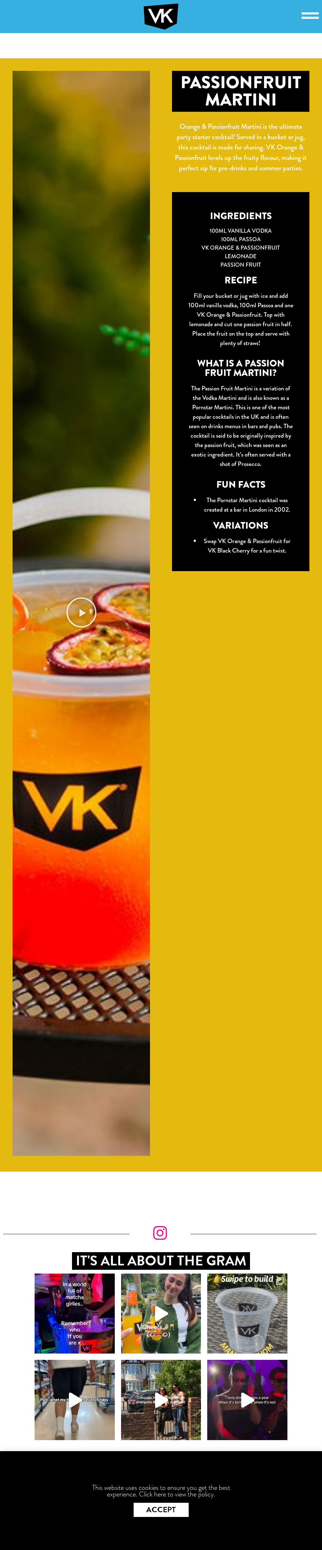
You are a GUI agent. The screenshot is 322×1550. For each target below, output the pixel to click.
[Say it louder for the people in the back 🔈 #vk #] (74, 1314)
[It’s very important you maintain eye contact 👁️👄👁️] (161, 1314)
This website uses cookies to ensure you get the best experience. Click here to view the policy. (161, 1491)
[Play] (81, 613)
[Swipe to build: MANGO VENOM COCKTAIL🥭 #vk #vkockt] (247, 1314)
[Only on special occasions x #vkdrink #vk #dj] (247, 1400)
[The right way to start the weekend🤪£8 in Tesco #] (74, 1400)
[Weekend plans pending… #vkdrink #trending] (161, 1400)
